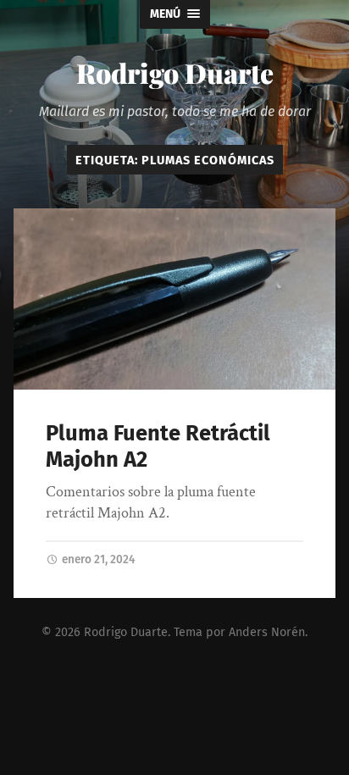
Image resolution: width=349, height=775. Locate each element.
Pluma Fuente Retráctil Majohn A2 (158, 446)
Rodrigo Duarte (175, 72)
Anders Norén (267, 632)
